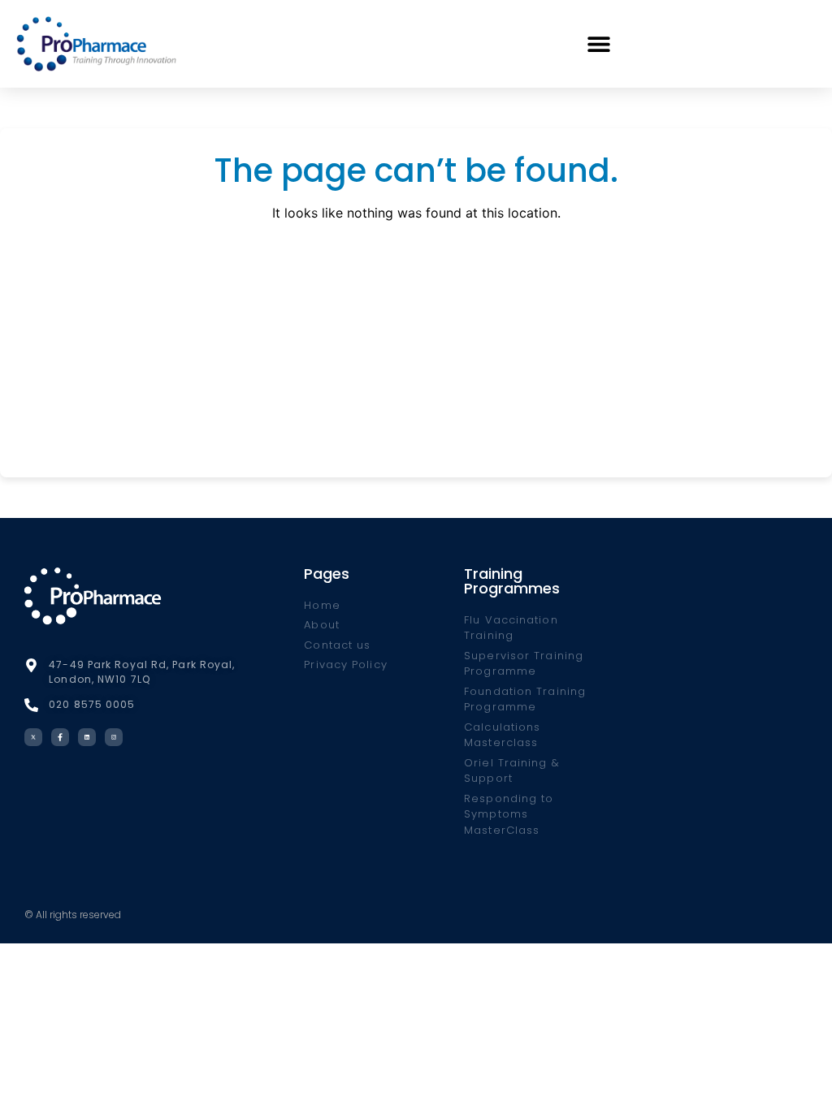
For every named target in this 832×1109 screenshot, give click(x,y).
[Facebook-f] (60, 737)
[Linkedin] (87, 737)
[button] (599, 43)
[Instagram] (114, 737)
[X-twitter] (33, 737)
